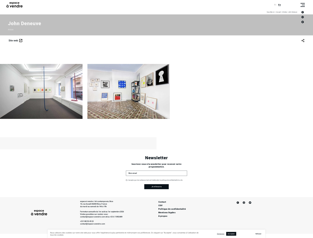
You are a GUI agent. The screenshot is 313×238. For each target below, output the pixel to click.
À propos (162, 216)
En (279, 5)
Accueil (278, 12)
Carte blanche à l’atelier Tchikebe (39, 104)
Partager (302, 40)
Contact (162, 202)
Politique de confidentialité (172, 209)
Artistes (284, 12)
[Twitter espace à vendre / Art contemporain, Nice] (302, 22)
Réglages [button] (220, 234)
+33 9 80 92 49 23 (87, 221)
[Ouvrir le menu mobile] (302, 5)
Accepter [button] (231, 234)
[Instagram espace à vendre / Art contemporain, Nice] (302, 17)
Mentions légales (166, 212)
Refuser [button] (258, 234)
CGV (160, 205)
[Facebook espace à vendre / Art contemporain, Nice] (302, 12)
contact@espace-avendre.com (92, 224)
